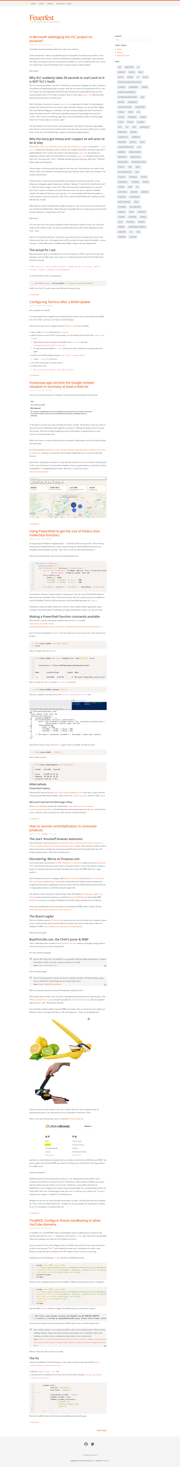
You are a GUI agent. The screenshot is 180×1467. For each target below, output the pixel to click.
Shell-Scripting (124, 202)
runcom (134, 192)
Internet (141, 122)
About (41, 4)
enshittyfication (124, 107)
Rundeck (144, 192)
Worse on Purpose (71, 879)
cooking (121, 87)
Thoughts (130, 222)
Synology (141, 212)
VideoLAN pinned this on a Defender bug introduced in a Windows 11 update (58, 147)
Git (138, 112)
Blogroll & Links (64, 4)
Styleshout (105, 1461)
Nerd (138, 167)
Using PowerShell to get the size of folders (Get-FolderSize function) (64, 533)
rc (137, 187)
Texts (120, 222)
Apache (131, 72)
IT (43, 45)
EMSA (33, 900)
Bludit (92, 1461)
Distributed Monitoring (127, 97)
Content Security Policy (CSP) (129, 82)
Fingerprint (140, 107)
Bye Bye (130, 77)
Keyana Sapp (54, 882)
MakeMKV (121, 152)
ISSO (119, 127)
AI (138, 67)
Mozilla (121, 167)
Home (33, 4)
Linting (133, 142)
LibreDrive (136, 137)
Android (121, 72)
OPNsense (133, 177)
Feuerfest (41, 17)
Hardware (132, 117)
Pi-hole (144, 177)
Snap (136, 202)
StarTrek (121, 212)
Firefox (121, 112)
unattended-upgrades (137, 227)
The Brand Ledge (57, 920)
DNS (142, 97)
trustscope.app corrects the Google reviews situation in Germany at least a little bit (61, 384)
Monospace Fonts (138, 162)
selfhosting (134, 197)
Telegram (132, 217)
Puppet (145, 182)
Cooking (45, 834)
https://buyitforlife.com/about (50, 984)
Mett (51, 1249)
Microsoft (122, 157)
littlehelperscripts (125, 147)
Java (134, 127)
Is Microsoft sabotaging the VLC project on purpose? (60, 39)
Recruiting (122, 192)
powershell (122, 182)
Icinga (120, 122)
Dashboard (133, 87)
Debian (144, 87)
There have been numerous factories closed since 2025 (50, 910)
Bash (140, 72)
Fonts (130, 112)
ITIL (127, 127)
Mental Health (135, 152)
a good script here (80, 796)
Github (67, 326)
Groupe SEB (73, 897)
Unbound (122, 232)
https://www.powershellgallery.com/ (68, 793)
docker (121, 102)
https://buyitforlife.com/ (48, 965)
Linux (142, 142)
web (138, 232)
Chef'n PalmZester (78, 1000)
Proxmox (135, 182)
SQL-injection (135, 207)
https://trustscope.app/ (38, 472)
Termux (143, 217)
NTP (137, 172)
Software (122, 207)
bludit (120, 77)
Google (121, 117)
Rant (130, 187)
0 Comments (34, 295)
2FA (119, 67)
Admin (50, 4)
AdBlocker (129, 67)
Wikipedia (83, 897)
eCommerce (132, 102)
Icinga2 (130, 122)
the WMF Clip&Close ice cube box (67, 863)
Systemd (121, 217)
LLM (139, 147)
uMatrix (121, 227)
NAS (130, 167)
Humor (143, 117)
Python (121, 187)
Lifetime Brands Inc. (76, 1119)
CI (138, 77)
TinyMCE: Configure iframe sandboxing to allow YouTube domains (65, 1222)
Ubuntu (141, 222)
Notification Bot (124, 172)
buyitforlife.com (66, 943)
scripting (122, 197)
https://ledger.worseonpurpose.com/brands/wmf (63, 927)
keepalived (122, 132)
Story (131, 212)
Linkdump (122, 142)
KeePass (133, 132)
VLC (131, 232)
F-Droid (74, 326)
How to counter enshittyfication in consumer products (63, 828)
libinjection (123, 137)
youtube (133, 237)
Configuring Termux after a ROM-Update (59, 302)
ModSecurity (135, 157)
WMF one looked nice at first (40, 1000)
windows (121, 237)
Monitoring (123, 162)
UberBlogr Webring (90, 1455)
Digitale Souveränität (126, 92)
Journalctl (144, 127)
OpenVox (121, 177)
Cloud (145, 77)
